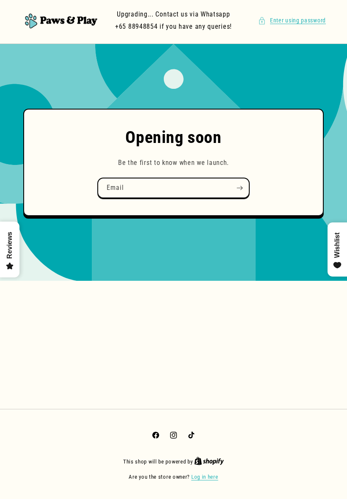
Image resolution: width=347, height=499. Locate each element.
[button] (292, 20)
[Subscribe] (239, 187)
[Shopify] (209, 461)
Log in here (204, 477)
